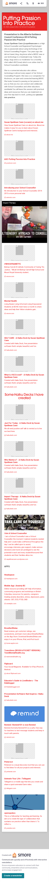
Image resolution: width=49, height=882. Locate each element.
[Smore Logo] (11, 3)
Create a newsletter (13, 875)
